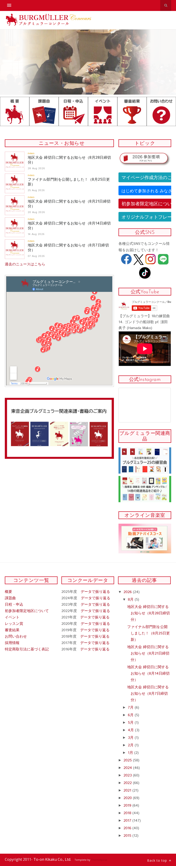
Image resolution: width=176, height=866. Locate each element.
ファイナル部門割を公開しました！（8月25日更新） (69, 182)
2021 (128, 790)
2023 (128, 775)
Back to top (157, 860)
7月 (131, 707)
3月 (131, 737)
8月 (131, 599)
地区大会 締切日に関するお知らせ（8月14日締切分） (69, 226)
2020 (128, 798)
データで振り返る (95, 591)
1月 (131, 752)
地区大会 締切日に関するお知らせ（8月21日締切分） (69, 204)
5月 (131, 722)
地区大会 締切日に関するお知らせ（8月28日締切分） (69, 160)
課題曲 (10, 598)
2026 (128, 592)
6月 (131, 715)
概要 (8, 591)
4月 (131, 730)
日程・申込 (14, 604)
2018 (128, 813)
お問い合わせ (16, 636)
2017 (128, 820)
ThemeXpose (99, 859)
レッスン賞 (14, 623)
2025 (128, 760)
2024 (128, 768)
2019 (128, 805)
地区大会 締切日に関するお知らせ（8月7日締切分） (68, 248)
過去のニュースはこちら (25, 264)
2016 (128, 828)
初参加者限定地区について (27, 611)
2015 (128, 835)
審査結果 (12, 630)
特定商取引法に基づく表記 (27, 649)
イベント (12, 617)
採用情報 (12, 643)
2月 (131, 745)
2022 (128, 783)
